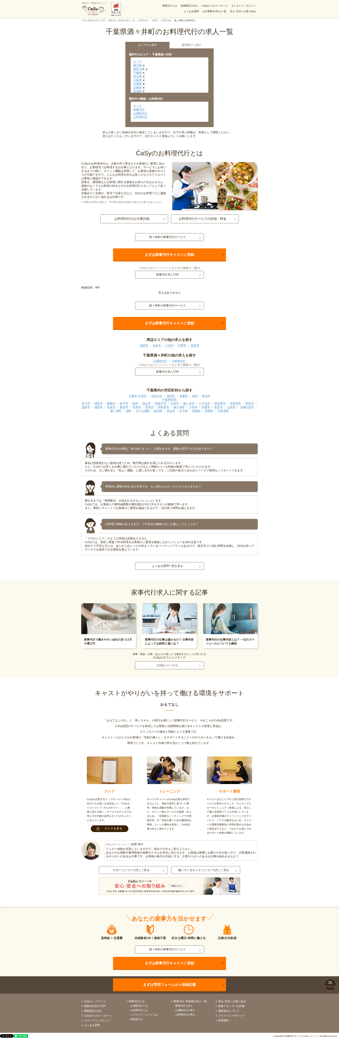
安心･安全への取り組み (243, 11)
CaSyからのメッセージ (215, 5)
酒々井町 (115, 410)
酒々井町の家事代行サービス (167, 237)
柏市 (135, 403)
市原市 (136, 407)
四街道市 (163, 407)
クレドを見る (113, 828)
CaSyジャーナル (167, 665)
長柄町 (196, 410)
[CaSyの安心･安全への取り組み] (169, 886)
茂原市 (86, 407)
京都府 (137, 87)
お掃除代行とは (139, 1005)
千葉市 (133, 396)
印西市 (182, 345)
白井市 (175, 403)
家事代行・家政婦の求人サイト (94, 3)
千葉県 (154, 20)
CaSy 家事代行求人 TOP (93, 20)
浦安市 (98, 403)
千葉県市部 (166, 20)
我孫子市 (160, 403)
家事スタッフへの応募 (231, 1006)
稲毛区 (171, 396)
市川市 (86, 403)
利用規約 (223, 1020)
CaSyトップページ (95, 1001)
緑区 (195, 396)
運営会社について (228, 1010)
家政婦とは (136, 1019)
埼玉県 (137, 76)
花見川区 (156, 396)
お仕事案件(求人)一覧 (214, 11)
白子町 (183, 410)
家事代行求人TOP (167, 274)
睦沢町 (158, 410)
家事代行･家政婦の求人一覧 (121, 20)
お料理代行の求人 (185, 1014)
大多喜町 (223, 410)
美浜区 (206, 396)
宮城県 (137, 91)
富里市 (195, 345)
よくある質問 (191, 11)
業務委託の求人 (189, 5)
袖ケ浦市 (179, 407)
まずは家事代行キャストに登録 (169, 255)
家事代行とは (169, 5)
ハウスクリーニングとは (144, 1014)
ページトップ (330, 987)
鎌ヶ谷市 (189, 403)
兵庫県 (137, 83)
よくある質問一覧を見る (167, 565)
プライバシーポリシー (231, 1015)
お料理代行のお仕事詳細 (131, 218)
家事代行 (139, 109)
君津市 (149, 407)
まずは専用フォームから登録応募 (169, 985)
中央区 (142, 396)
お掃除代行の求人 (185, 1010)
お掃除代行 (140, 113)
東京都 (137, 65)
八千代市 (204, 403)
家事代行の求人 (184, 1005)
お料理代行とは (139, 1010)
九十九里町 (143, 410)
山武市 (231, 407)
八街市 (169, 345)
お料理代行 (143, 20)
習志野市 (220, 403)
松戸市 (124, 403)
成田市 (144, 345)
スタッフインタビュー (97, 1020)
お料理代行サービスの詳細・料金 (202, 218)
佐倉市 (157, 345)
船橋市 (111, 403)
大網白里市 (247, 407)
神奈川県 (139, 69)
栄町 (128, 410)
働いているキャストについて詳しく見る (203, 870)
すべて (137, 61)
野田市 (249, 403)
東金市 (124, 407)
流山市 (146, 403)
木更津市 (235, 403)
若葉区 (183, 396)
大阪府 (137, 80)
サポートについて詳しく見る (131, 870)
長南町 (209, 410)
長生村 (171, 410)
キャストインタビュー (243, 5)
